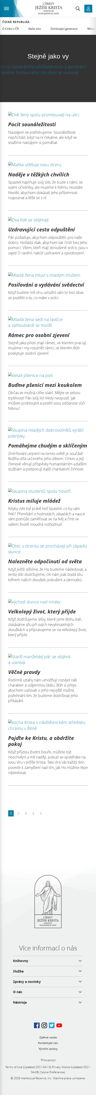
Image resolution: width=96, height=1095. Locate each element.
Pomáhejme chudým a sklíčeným (47, 445)
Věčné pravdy (24, 671)
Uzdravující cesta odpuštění (41, 229)
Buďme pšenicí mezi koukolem (45, 384)
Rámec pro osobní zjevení (38, 334)
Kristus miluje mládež (34, 500)
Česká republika (16, 22)
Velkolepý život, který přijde (42, 611)
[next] (48, 813)
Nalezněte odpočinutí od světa (45, 561)
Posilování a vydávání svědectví (46, 284)
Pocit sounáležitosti (32, 124)
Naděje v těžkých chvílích (38, 174)
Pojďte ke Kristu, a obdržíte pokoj (41, 740)
